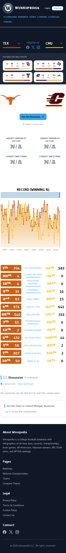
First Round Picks (33, 345)
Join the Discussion (31, 116)
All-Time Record (33, 268)
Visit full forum (25, 383)
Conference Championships (33, 291)
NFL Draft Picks (33, 337)
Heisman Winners (33, 330)
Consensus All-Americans (33, 322)
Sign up (57, 8)
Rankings (7, 468)
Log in (7, 411)
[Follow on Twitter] (33, 47)
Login (47, 8)
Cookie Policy (10, 510)
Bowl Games (33, 299)
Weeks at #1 (33, 361)
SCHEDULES (53, 17)
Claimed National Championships (33, 276)
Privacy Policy (9, 500)
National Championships (15, 473)
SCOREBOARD (10, 17)
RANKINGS (23, 17)
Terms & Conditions (13, 505)
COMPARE (42, 17)
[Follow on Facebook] (27, 47)
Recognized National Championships (33, 283)
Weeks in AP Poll (33, 353)
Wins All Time (33, 306)
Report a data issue (34, 124)
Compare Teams (11, 483)
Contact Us (8, 515)
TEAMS (32, 17)
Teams (6, 478)
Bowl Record (33, 314)
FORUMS (8, 21)
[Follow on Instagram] (38, 47)
